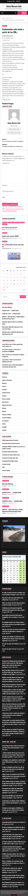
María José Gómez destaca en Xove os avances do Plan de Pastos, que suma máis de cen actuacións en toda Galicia (13, 672)
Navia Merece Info (14, 6)
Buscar (24, 13)
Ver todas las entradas (14, 133)
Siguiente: (12, 145)
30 (7, 287)
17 (10, 280)
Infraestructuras (6, 392)
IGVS (3, 467)
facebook (5, 26)
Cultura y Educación (7, 380)
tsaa (4, 229)
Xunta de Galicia (6, 470)
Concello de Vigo (6, 464)
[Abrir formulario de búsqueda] (15, 12)
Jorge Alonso (5, 360)
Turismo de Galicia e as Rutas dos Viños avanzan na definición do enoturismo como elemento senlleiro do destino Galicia (13, 692)
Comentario (6, 163)
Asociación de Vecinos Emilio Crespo (11, 455)
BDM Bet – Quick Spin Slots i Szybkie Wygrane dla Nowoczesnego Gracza (12, 510)
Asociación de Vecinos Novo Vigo (10, 458)
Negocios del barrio (7, 405)
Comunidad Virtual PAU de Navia (10, 461)
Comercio (4, 377)
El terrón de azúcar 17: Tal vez (9, 649)
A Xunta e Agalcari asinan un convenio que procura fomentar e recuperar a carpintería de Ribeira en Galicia (13, 699)
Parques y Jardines (6, 414)
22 (4, 284)
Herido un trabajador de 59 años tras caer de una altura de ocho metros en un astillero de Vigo (13, 769)
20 (20, 280)
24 (10, 284)
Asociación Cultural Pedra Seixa (10, 452)
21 (24, 280)
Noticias (17, 222)
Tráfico (3, 424)
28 (24, 284)
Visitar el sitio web (14, 129)
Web (3, 197)
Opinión (22, 222)
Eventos (4, 386)
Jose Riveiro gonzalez (7, 349)
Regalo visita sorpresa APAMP (10, 236)
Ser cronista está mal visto (9, 227)
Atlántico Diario (6, 589)
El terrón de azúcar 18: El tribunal (10, 644)
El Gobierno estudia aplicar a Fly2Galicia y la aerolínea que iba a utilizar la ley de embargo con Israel (13, 810)
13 (20, 277)
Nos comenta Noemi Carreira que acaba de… (13, 245)
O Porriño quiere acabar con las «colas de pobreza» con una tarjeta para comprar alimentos (12, 870)
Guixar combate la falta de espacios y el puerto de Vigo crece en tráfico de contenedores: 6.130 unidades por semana (14, 783)
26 (17, 284)
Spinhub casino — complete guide (10, 310)
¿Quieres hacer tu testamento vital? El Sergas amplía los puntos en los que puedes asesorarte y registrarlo (13, 776)
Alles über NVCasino (7, 307)
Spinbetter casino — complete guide (11, 313)
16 (7, 280)
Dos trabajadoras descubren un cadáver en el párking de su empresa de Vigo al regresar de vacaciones (13, 884)
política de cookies (19, 893)
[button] (2, 12)
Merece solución (6, 399)
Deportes (4, 383)
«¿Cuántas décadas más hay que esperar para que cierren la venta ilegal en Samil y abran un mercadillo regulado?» (13, 755)
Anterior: (13, 140)
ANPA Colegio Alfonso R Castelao (10, 440)
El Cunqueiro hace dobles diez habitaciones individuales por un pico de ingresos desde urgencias (12, 790)
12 (17, 277)
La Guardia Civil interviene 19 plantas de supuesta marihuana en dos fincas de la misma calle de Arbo (13, 849)
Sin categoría (5, 421)
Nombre (5, 185)
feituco (4, 486)
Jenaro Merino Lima (7, 344)
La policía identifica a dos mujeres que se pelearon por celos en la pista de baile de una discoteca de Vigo (13, 836)
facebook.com (6, 100)
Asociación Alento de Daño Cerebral (11, 443)
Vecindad (5, 224)
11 (14, 277)
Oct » (24, 290)
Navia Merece (11, 222)
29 (4, 287)
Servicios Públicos (6, 417)
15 (4, 280)
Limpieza (4, 396)
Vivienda (4, 430)
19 (17, 280)
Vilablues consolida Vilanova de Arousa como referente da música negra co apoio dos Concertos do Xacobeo (13, 679)
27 (20, 284)
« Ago (3, 290)
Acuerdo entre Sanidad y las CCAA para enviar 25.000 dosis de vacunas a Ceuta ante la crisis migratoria (13, 638)
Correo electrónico (8, 191)
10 (10, 277)
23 (7, 284)
